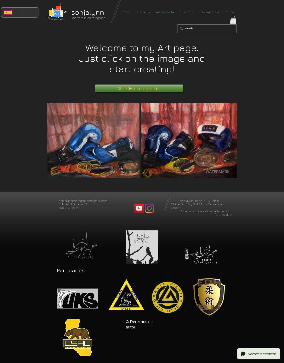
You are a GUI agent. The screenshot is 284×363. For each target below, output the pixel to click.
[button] (233, 20)
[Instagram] (149, 208)
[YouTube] (139, 208)
